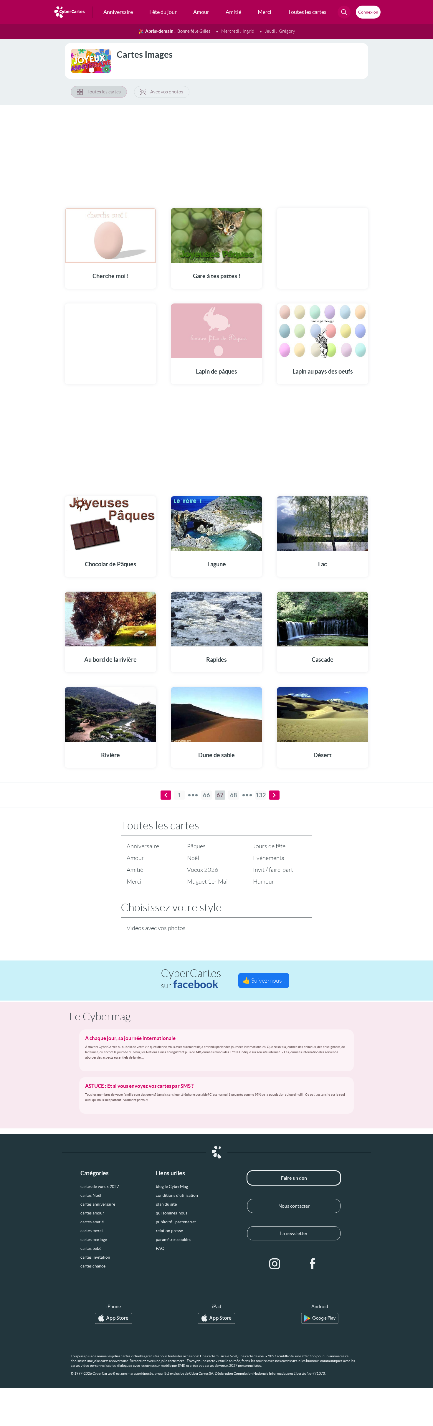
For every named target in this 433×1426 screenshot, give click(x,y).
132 (260, 795)
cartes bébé (90, 1248)
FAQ (160, 1248)
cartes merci (91, 1230)
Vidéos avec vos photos (156, 928)
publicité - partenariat (176, 1221)
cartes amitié (92, 1221)
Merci (134, 881)
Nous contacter (294, 1206)
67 (220, 795)
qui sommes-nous (171, 1213)
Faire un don (294, 1178)
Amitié (135, 870)
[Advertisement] (216, 153)
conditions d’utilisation (177, 1195)
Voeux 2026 (202, 870)
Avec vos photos (166, 91)
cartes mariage (93, 1239)
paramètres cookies (173, 1239)
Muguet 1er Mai (207, 881)
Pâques (196, 846)
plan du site (166, 1204)
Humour (263, 881)
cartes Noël (90, 1195)
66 (206, 795)
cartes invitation (95, 1257)
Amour (135, 858)
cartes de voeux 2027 (99, 1186)
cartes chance (92, 1266)
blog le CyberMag (172, 1186)
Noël (193, 858)
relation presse (169, 1230)
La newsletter (294, 1233)
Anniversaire (143, 846)
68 (233, 795)
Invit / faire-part (273, 870)
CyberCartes (191, 979)
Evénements (268, 858)
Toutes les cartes (104, 91)
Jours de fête (269, 846)
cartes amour (92, 1213)
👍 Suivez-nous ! (264, 980)
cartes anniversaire (97, 1204)
